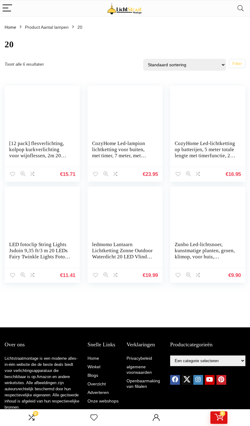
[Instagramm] (198, 380)
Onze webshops (103, 401)
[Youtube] (210, 380)
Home (10, 27)
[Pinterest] (221, 380)
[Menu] (7, 8)
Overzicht (97, 383)
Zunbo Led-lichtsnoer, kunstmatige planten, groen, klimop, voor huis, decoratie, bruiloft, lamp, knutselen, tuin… (205, 257)
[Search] (240, 8)
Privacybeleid (139, 358)
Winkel (94, 366)
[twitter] (186, 380)
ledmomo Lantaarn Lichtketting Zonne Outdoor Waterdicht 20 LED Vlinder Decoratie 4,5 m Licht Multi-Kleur (122, 257)
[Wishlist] (94, 417)
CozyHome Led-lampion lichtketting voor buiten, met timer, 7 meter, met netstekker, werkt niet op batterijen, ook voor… (118, 155)
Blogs (93, 375)
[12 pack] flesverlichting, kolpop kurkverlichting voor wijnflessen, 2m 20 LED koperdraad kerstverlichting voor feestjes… (36, 158)
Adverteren (98, 392)
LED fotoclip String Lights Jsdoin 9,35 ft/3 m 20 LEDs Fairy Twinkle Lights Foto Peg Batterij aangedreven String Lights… (38, 257)
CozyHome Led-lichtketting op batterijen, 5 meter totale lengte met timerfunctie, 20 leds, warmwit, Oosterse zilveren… (205, 155)
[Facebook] (175, 380)
